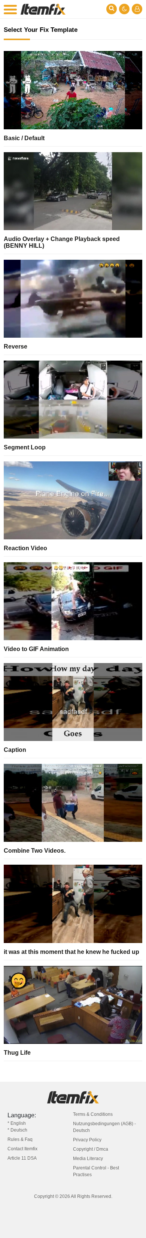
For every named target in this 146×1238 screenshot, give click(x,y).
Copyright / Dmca (90, 1149)
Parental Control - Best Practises (96, 1171)
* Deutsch (17, 1130)
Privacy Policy (87, 1139)
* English (16, 1123)
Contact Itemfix (22, 1148)
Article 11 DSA (22, 1158)
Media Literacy (88, 1158)
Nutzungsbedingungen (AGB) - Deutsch (104, 1127)
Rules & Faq (20, 1139)
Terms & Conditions (93, 1114)
